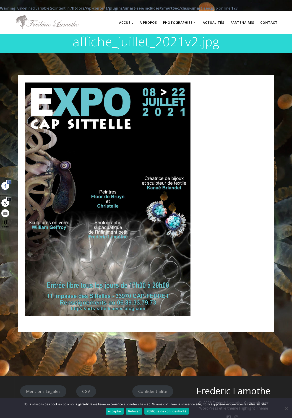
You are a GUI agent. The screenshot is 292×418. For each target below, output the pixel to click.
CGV (86, 391)
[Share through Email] (5, 213)
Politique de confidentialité (166, 411)
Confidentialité (152, 391)
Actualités (213, 22)
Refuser (134, 411)
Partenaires (242, 22)
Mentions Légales (43, 391)
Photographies (178, 22)
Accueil (126, 22)
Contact (269, 22)
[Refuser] (286, 408)
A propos (148, 22)
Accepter (114, 411)
